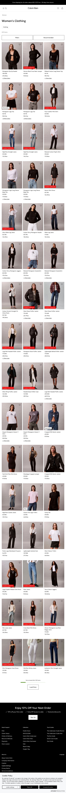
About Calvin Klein (7, 758)
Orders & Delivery (7, 736)
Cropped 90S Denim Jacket (52, 432)
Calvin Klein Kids (28, 738)
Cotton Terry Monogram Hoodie (32, 232)
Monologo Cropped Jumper (31, 474)
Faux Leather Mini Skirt (51, 111)
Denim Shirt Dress (50, 190)
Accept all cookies (48, 787)
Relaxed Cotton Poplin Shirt (53, 152)
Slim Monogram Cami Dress (10, 668)
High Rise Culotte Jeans (9, 512)
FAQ (3, 731)
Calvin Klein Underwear (29, 736)
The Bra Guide (51, 736)
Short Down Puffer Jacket (30, 311)
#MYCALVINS (27, 733)
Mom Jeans (26, 589)
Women (4, 15)
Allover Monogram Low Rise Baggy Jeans (53, 628)
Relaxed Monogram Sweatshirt (32, 271)
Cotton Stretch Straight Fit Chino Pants (10, 312)
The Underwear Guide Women (55, 731)
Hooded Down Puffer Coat (30, 392)
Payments (4, 741)
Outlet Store (26, 731)
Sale (24, 744)
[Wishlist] (58, 8)
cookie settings (10, 787)
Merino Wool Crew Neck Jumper (32, 71)
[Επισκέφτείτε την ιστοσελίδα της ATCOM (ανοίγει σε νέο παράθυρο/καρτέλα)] (58, 791)
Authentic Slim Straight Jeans (53, 668)
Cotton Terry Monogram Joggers (11, 271)
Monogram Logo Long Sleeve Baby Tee (10, 191)
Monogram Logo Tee (8, 111)
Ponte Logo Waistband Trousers (11, 551)
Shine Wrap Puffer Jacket (9, 392)
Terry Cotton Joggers (51, 589)
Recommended (48, 37)
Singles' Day (26, 749)
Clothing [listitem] (5, 27)
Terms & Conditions (7, 771)
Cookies (4, 763)
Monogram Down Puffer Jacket (32, 351)
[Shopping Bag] (62, 8)
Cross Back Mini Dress (29, 628)
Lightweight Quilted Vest (30, 551)
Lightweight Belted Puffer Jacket (54, 351)
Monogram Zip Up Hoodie (9, 71)
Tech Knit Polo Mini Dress (9, 474)
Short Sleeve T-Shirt (50, 551)
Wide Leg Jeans (49, 232)
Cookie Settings (6, 766)
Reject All (29, 787)
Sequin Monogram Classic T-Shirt (10, 433)
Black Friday (26, 746)
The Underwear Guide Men (54, 733)
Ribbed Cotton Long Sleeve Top (54, 71)
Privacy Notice (6, 768)
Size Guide (50, 741)
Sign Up (33, 717)
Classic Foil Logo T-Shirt (30, 512)
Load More (33, 687)
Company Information (8, 760)
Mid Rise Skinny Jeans (29, 668)
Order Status (5, 733)
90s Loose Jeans (7, 628)
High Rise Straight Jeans (9, 152)
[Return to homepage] (33, 8)
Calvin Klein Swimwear (29, 741)
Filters (17, 37)
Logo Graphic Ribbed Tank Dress (11, 589)
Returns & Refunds (7, 738)
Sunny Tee (47, 512)
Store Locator (6, 744)
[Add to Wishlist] (19, 44)
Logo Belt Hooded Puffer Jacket (11, 351)
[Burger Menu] (5, 8)
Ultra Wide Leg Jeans (8, 232)
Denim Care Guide (52, 738)
